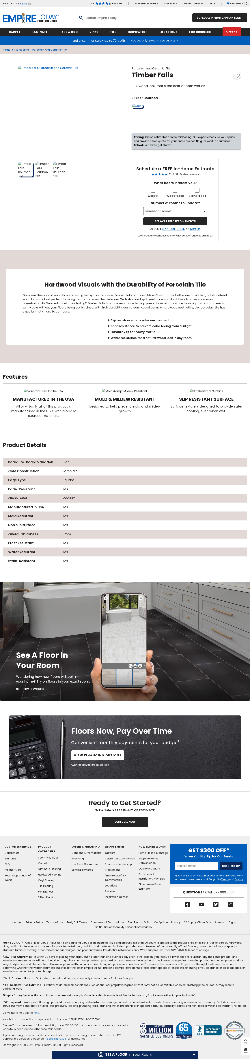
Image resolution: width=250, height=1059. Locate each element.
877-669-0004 (173, 229)
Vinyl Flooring (46, 880)
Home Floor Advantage (153, 853)
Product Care (13, 870)
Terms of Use (54, 922)
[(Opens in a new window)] (208, 1030)
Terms (225, 879)
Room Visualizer (48, 857)
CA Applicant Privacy (167, 922)
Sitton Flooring (47, 897)
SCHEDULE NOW (125, 822)
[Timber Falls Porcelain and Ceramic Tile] (64, 111)
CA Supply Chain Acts (197, 922)
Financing (171, 3)
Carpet (153, 196)
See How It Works (30, 689)
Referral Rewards (82, 870)
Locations (111, 885)
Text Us (194, 229)
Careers (110, 853)
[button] (125, 1055)
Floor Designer (193, 3)
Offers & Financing (86, 846)
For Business (45, 891)
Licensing (17, 922)
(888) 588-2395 (56, 1039)
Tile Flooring (21, 50)
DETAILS (170, 40)
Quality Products (149, 868)
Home (6, 50)
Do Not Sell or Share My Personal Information (123, 927)
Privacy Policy (34, 922)
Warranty (10, 858)
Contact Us (12, 853)
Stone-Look (197, 196)
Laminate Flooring (49, 869)
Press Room (112, 870)
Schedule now (144, 145)
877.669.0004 (224, 892)
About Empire (114, 846)
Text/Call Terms (77, 922)
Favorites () (238, 3)
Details (104, 765)
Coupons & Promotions (86, 853)
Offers (232, 31)
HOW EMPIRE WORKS (146, 3)
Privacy (239, 879)
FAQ (7, 864)
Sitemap (219, 922)
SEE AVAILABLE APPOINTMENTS (175, 221)
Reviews (106, 3)
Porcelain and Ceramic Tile (49, 50)
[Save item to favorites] (237, 75)
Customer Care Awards (120, 858)
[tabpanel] (125, 306)
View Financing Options (98, 755)
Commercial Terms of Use (107, 922)
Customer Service (18, 846)
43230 (23, 3)
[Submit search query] (81, 17)
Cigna (232, 922)
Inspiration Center (116, 897)
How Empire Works (152, 846)
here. (36, 1013)
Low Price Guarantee (85, 864)
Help (212, 3)
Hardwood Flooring (49, 874)
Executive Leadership (118, 864)
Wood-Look (175, 196)
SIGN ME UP (231, 866)
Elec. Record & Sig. (139, 922)
